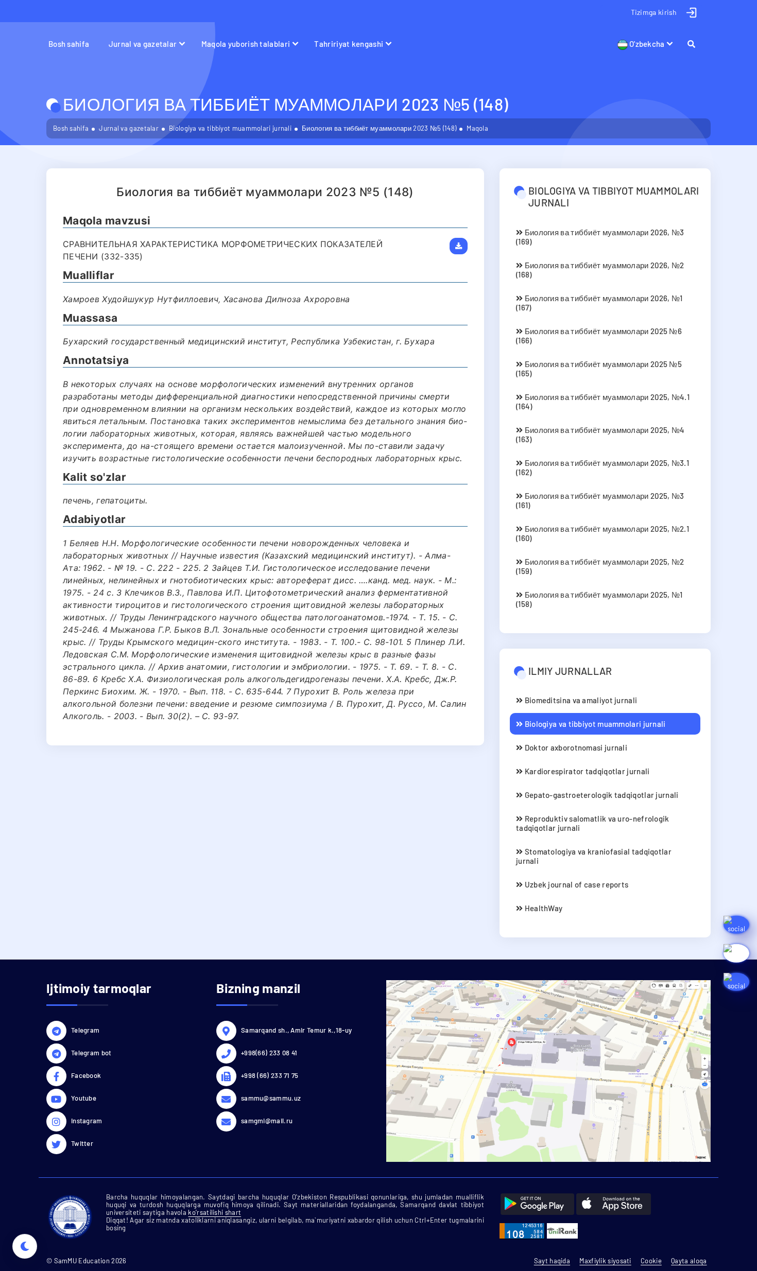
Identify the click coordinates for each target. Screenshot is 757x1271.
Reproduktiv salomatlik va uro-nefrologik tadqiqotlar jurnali (592, 823)
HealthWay (542, 908)
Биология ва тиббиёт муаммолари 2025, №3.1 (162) (602, 467)
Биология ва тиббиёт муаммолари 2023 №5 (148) (379, 128)
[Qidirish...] (695, 43)
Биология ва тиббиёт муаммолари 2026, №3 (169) (600, 237)
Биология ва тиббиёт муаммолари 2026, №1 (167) (599, 302)
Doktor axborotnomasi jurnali (575, 747)
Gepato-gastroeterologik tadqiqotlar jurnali (600, 794)
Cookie (651, 1261)
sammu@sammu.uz (271, 1098)
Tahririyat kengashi (348, 43)
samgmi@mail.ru (267, 1121)
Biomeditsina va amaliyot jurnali (580, 700)
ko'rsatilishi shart (214, 1212)
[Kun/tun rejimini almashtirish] (24, 1246)
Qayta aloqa (689, 1261)
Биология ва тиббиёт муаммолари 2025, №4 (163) (600, 434)
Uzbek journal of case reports (575, 884)
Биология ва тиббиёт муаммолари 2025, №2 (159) (600, 566)
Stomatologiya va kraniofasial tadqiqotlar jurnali (594, 856)
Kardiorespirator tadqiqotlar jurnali (586, 771)
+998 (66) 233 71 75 (270, 1075)
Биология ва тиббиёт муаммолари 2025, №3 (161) (600, 500)
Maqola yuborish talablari (245, 43)
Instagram (86, 1121)
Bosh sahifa (68, 43)
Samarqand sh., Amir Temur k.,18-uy (296, 1030)
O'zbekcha (646, 43)
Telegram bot (91, 1053)
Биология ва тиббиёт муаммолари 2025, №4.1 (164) (603, 401)
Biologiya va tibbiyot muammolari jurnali (230, 128)
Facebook (86, 1075)
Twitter (82, 1143)
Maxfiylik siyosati (605, 1261)
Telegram (85, 1030)
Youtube (83, 1098)
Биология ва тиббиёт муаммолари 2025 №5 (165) (599, 368)
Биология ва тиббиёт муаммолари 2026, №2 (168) (600, 269)
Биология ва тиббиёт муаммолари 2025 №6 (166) (599, 335)
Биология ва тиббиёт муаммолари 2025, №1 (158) (599, 599)
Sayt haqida (552, 1261)
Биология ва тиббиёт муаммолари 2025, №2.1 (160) (602, 533)
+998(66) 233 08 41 (269, 1053)
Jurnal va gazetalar (143, 43)
